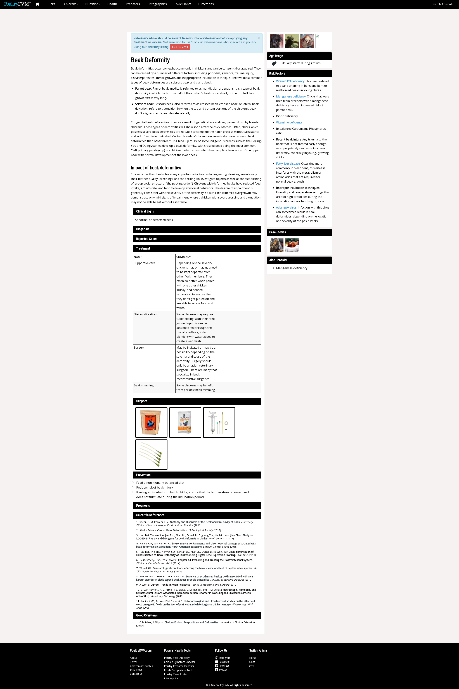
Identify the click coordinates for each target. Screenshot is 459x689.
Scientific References (150, 515)
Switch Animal (442, 4)
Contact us (136, 673)
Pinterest (223, 665)
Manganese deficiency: (291, 96)
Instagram (224, 657)
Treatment (143, 248)
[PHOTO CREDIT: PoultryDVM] (276, 41)
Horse (252, 657)
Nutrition (91, 4)
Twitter (222, 669)
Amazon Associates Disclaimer (141, 667)
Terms (134, 662)
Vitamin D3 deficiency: (290, 81)
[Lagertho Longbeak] (276, 245)
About (133, 657)
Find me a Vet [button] (180, 47)
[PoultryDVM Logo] (17, 4)
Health (112, 4)
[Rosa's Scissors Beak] (291, 245)
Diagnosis (142, 229)
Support (141, 401)
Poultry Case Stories (176, 674)
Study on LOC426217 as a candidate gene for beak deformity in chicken (194, 537)
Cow (251, 666)
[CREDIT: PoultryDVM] (307, 41)
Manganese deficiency (291, 268)
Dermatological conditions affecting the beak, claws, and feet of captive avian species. (203, 568)
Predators (133, 4)
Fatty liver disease (288, 164)
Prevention (143, 475)
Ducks (50, 4)
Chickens (70, 4)
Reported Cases (146, 239)
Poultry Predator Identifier (179, 666)
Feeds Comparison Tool (178, 670)
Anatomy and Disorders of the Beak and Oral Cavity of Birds (205, 522)
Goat (252, 662)
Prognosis (143, 505)
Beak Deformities (176, 530)
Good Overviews (147, 615)
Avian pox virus (286, 207)
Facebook (224, 661)
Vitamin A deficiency (289, 122)
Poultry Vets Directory (177, 657)
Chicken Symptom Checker (179, 662)
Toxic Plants (182, 4)
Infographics (158, 4)
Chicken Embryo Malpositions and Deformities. (192, 622)
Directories (206, 4)
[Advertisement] (190, 21)
